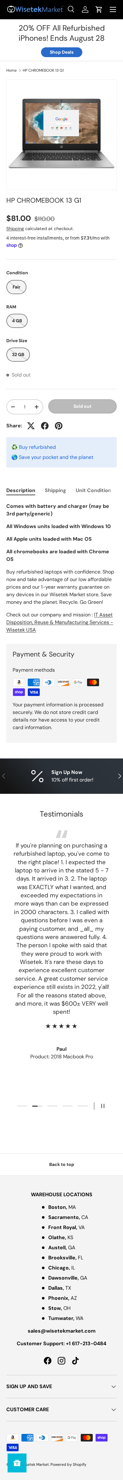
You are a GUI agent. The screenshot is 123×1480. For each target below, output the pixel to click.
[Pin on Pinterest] (59, 426)
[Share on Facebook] (45, 426)
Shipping (15, 228)
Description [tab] (20, 490)
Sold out (82, 406)
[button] (99, 9)
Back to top (61, 1164)
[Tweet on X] (31, 426)
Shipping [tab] (55, 490)
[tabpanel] (61, 568)
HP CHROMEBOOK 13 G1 (43, 70)
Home (11, 70)
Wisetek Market (35, 1464)
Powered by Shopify (68, 1464)
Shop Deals (61, 52)
